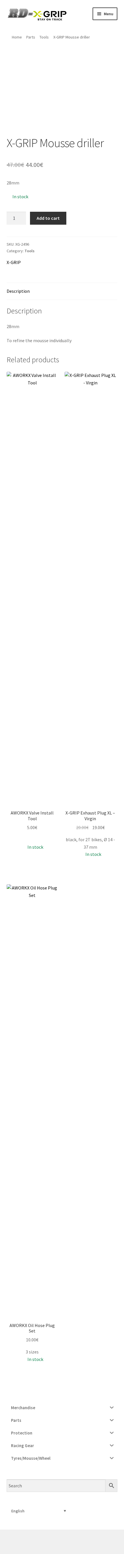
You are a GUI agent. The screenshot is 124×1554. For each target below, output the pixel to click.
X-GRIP (14, 262)
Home (17, 37)
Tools (44, 37)
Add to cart (48, 218)
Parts (30, 37)
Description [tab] (18, 291)
